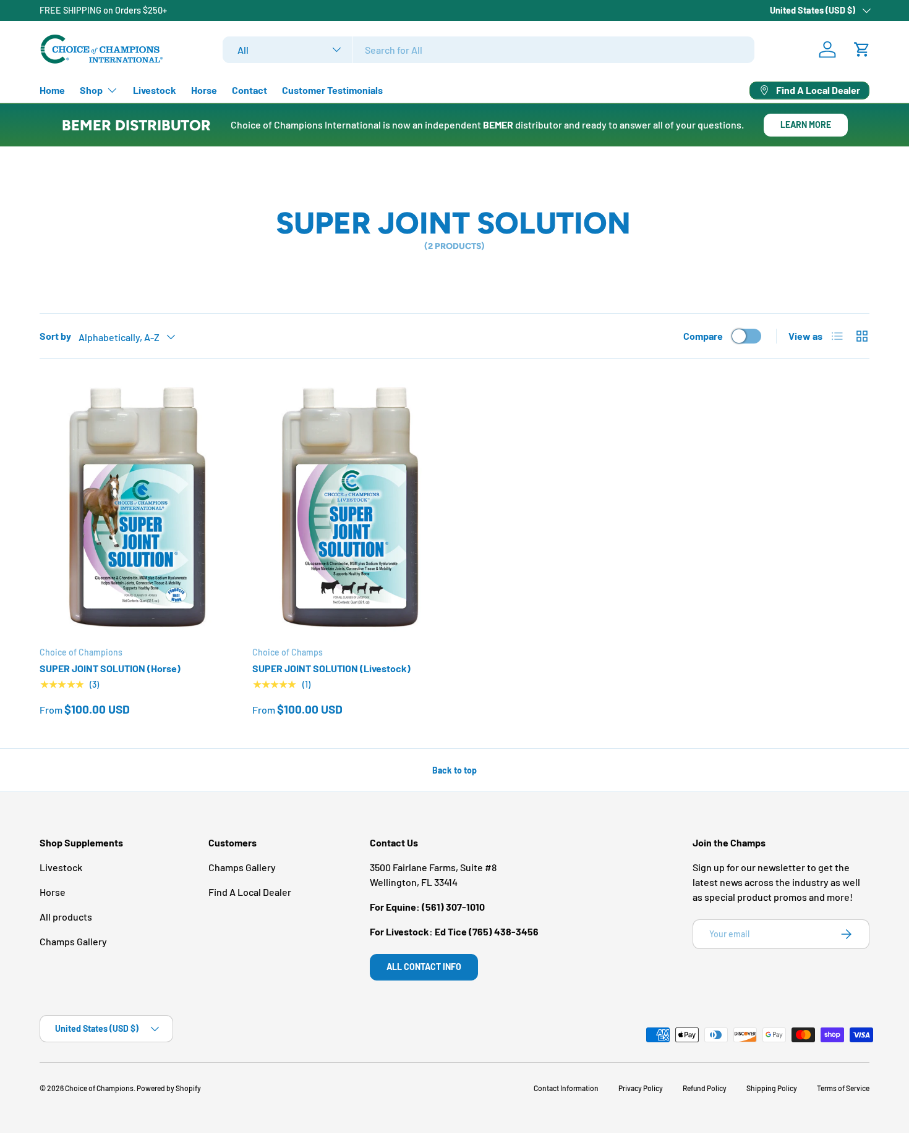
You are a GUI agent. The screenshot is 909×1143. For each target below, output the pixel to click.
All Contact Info (423, 966)
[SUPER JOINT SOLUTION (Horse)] (136, 507)
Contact (249, 90)
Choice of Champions (99, 1088)
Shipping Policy (771, 1088)
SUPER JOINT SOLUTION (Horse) (110, 668)
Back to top (454, 770)
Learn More (805, 124)
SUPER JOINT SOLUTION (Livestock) (331, 668)
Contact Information (566, 1088)
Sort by (55, 336)
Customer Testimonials (332, 90)
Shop (91, 90)
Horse (204, 90)
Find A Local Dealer (249, 892)
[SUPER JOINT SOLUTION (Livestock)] (348, 507)
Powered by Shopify (169, 1088)
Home (52, 90)
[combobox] (489, 49)
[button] (862, 49)
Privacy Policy (640, 1088)
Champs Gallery (73, 941)
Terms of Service (843, 1088)
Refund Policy (705, 1088)
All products (66, 916)
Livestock (154, 90)
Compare (703, 336)
